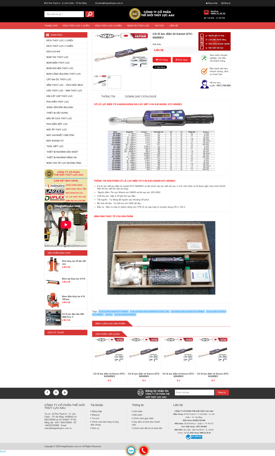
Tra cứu (95, 418)
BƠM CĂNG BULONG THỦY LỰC (63, 74)
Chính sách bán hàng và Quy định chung (105, 423)
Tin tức (159, 25)
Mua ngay (182, 59)
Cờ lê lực (108, 314)
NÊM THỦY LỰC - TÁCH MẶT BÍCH (64, 85)
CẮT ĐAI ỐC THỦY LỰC (58, 79)
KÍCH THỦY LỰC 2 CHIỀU (108, 25)
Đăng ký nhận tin (157, 393)
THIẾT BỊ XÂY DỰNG (57, 113)
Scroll (3, 451)
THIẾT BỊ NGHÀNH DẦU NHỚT (62, 152)
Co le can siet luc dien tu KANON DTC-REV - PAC (149, 311)
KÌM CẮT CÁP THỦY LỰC (59, 96)
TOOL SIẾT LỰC (54, 146)
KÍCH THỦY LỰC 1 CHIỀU (76, 25)
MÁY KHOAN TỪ (55, 140)
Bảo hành (137, 415)
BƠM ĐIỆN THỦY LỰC (58, 62)
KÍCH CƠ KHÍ (53, 51)
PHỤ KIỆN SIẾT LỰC (57, 124)
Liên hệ (173, 25)
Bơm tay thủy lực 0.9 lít (73, 279)
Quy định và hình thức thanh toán (146, 423)
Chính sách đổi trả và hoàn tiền (147, 428)
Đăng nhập (212, 3)
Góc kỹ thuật (56, 332)
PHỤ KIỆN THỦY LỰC (57, 101)
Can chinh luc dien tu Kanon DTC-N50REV (187, 311)
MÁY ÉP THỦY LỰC (56, 129)
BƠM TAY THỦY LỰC (138, 25)
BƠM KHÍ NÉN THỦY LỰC (59, 68)
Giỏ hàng (163, 59)
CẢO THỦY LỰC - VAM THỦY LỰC (64, 90)
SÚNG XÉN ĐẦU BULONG (59, 107)
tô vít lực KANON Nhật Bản (125, 314)
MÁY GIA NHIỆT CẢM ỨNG (60, 135)
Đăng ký (227, 3)
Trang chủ (51, 25)
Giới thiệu (137, 411)
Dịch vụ (95, 428)
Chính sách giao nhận (143, 418)
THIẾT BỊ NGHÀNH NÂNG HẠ (61, 157)
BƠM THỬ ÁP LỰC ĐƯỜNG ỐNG (63, 163)
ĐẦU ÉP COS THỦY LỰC (59, 118)
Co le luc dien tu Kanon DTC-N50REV (113, 311)
